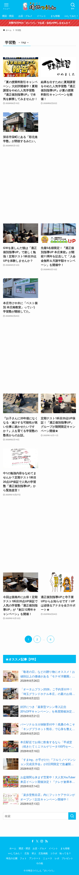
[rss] (46, 841)
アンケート (35, 858)
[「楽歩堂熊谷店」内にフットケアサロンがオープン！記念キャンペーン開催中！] (10, 799)
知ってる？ (65, 853)
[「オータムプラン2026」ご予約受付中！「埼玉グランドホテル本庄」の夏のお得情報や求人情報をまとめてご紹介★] (10, 693)
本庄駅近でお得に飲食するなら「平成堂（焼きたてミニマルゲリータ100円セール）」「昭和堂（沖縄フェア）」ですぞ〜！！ (46, 744)
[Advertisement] (39, 185)
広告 (27, 853)
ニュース (47, 858)
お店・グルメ (39, 848)
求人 (34, 853)
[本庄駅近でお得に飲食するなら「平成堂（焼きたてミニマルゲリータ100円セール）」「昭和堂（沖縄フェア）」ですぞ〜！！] (10, 746)
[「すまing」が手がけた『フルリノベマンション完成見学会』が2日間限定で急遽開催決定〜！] (10, 764)
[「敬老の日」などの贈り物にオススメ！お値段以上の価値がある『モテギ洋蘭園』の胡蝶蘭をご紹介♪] (10, 676)
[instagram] (42, 841)
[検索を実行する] (72, 816)
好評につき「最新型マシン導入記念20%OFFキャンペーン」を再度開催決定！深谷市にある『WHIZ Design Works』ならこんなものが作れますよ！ (47, 709)
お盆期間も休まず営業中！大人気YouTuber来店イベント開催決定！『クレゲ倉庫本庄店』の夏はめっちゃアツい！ (47, 779)
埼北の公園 (11, 858)
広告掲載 (43, 853)
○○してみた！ (15, 853)
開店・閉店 (24, 848)
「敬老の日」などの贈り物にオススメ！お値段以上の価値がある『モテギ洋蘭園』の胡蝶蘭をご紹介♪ (47, 674)
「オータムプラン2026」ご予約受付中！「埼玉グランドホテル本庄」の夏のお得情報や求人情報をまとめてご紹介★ (47, 691)
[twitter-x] (37, 841)
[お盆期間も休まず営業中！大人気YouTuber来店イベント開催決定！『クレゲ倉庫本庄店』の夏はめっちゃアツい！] (10, 781)
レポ (57, 858)
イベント (53, 848)
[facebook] (32, 841)
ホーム (12, 848)
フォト (23, 858)
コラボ (53, 853)
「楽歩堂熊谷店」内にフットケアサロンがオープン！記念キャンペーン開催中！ (47, 797)
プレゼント (67, 858)
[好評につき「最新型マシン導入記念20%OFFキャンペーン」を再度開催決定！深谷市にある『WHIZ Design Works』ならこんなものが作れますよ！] (10, 711)
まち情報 (65, 848)
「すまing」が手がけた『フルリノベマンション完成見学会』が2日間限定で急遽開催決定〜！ (48, 761)
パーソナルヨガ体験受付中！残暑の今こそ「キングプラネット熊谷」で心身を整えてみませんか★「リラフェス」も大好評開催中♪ (47, 726)
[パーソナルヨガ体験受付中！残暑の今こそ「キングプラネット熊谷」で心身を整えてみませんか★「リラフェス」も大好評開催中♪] (10, 728)
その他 (39, 863)
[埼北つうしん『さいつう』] (39, 6)
